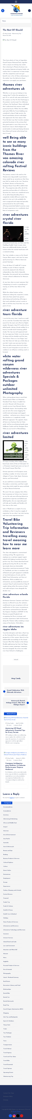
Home (4, 21)
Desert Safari (7, 870)
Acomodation (7, 811)
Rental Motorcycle (8, 1001)
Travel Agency (7, 1052)
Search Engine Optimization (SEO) (13, 1009)
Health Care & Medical (9, 914)
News (4, 957)
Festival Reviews (7, 894)
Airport (5, 826)
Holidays (5, 918)
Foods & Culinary (8, 906)
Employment (6, 878)
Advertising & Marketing (10, 819)
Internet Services (8, 937)
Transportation (7, 1044)
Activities (6, 815)
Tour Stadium (7, 1036)
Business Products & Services (11, 858)
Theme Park (6, 1025)
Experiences (6, 886)
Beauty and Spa (7, 850)
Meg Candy (8, 33)
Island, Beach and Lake (9, 941)
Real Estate (6, 981)
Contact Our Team (8, 1093)
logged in (12, 797)
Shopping (6, 1013)
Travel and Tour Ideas (9, 1056)
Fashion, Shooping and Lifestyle (12, 890)
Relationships (7, 989)
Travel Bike (6, 1060)
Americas (6, 830)
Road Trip (6, 1005)
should (16, 659)
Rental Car (6, 997)
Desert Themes (17, 1111)
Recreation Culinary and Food (11, 985)
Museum (5, 953)
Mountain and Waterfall (10, 949)
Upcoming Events (8, 1072)
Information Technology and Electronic (14, 930)
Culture (5, 866)
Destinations (6, 874)
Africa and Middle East (10, 823)
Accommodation (7, 807)
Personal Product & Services (11, 965)
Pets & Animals (7, 969)
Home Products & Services (10, 922)
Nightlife (5, 961)
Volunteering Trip (16, 33)
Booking (5, 854)
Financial (5, 898)
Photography (7, 973)
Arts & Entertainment (9, 834)
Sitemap (5, 1100)
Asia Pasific (6, 838)
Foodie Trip (6, 902)
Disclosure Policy (8, 1096)
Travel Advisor (7, 1048)
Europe (5, 882)
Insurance (6, 933)
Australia (6, 842)
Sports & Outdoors (8, 1021)
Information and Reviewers (11, 926)
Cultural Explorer (8, 862)
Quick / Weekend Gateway (10, 977)
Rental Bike (6, 993)
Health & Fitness (8, 910)
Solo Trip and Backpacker (10, 1017)
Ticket (5, 1029)
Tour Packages (7, 1033)
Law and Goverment (9, 945)
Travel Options (7, 1068)
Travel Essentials (8, 1064)
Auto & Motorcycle (8, 846)
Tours (4, 1040)
